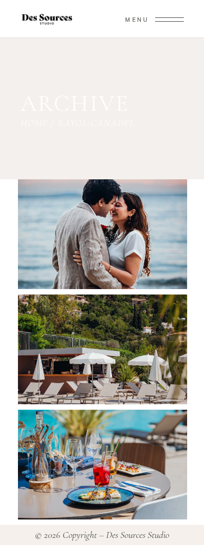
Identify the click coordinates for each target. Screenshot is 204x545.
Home (34, 123)
